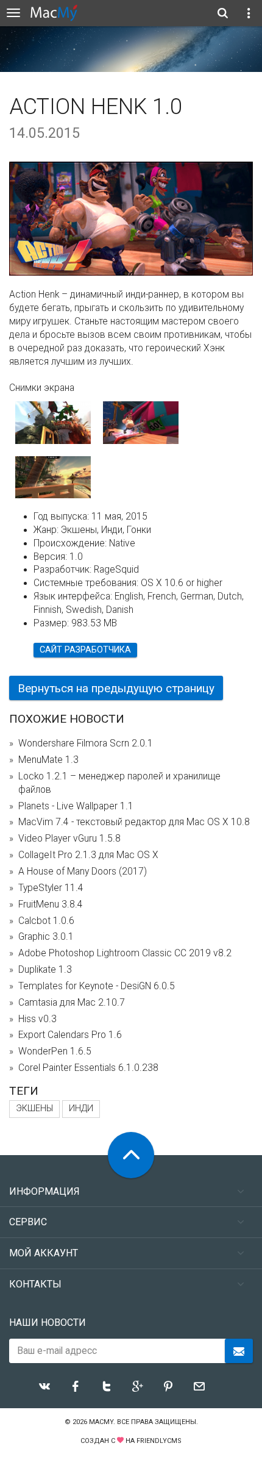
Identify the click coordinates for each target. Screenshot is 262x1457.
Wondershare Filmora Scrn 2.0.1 (85, 743)
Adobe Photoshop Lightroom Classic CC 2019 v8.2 (125, 953)
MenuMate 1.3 (48, 759)
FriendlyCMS (159, 1441)
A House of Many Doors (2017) (82, 871)
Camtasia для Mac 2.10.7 (71, 1002)
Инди (81, 1108)
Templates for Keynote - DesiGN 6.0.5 (96, 986)
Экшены (34, 1108)
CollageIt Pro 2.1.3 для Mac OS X (88, 855)
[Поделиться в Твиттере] (106, 1386)
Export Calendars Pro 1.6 (70, 1034)
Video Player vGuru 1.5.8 (69, 838)
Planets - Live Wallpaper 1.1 (75, 806)
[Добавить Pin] (168, 1386)
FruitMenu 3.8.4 (50, 904)
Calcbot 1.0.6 (46, 920)
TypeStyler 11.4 (50, 887)
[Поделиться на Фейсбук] (75, 1386)
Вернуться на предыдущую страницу (116, 688)
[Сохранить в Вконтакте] (44, 1386)
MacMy (101, 1422)
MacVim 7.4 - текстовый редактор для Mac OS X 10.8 (134, 822)
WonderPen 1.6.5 (54, 1051)
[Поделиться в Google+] (137, 1386)
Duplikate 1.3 (45, 969)
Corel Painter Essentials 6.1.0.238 (88, 1067)
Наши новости (47, 1322)
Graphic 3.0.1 (46, 936)
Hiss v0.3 (37, 1019)
